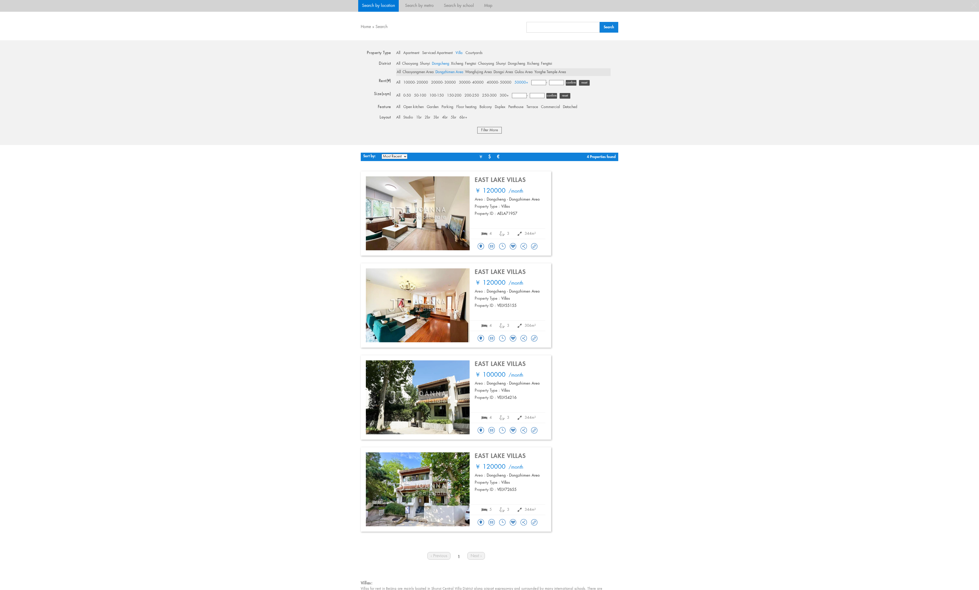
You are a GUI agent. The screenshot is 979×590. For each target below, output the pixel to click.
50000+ (521, 83)
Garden (433, 107)
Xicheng (457, 64)
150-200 (454, 96)
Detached (570, 107)
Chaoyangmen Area (418, 72)
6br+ (463, 117)
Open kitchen (413, 107)
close (974, 5)
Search (382, 27)
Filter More (489, 130)
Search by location (378, 6)
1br (419, 117)
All (398, 53)
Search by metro (419, 6)
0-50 (407, 96)
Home (366, 27)
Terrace (532, 107)
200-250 (472, 96)
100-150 (436, 96)
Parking (447, 107)
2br (427, 117)
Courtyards (474, 53)
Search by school (459, 6)
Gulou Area (524, 72)
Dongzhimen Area (449, 72)
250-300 (489, 96)
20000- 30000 (443, 83)
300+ (504, 96)
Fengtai (470, 64)
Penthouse (515, 107)
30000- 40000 (471, 83)
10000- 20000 (415, 83)
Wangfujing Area (478, 72)
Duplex (500, 107)
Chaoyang (410, 64)
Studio (408, 117)
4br (445, 117)
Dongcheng (440, 64)
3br (436, 117)
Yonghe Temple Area (550, 72)
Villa (459, 53)
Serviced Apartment (437, 53)
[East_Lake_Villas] (481, 247)
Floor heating (466, 107)
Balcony (486, 107)
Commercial (550, 107)
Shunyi (425, 64)
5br (453, 117)
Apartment (411, 53)
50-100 (420, 96)
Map (488, 6)
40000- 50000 (499, 83)
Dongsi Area (503, 72)
